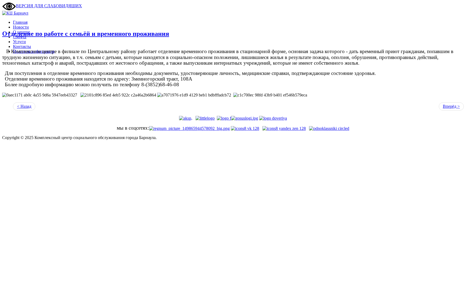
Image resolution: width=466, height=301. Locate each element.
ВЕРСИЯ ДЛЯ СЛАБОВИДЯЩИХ (49, 6)
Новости (21, 27)
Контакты (22, 46)
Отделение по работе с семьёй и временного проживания (85, 33)
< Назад (24, 106)
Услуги (19, 41)
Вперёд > (451, 106)
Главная (20, 22)
